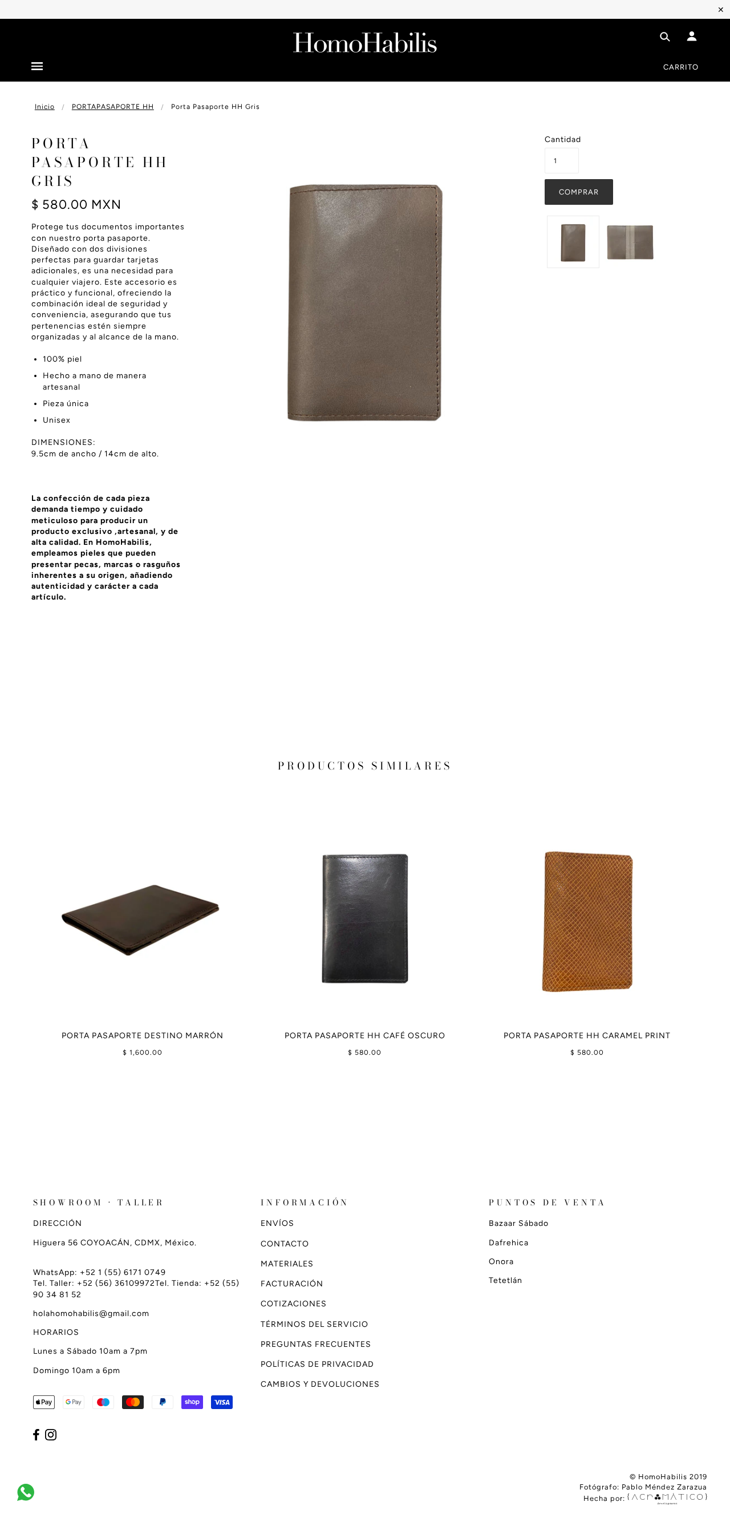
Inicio (45, 107)
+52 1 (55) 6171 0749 (123, 1272)
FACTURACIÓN (292, 1284)
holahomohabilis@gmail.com (91, 1313)
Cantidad (562, 139)
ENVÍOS (277, 1223)
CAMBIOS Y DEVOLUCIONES (320, 1384)
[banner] (365, 40)
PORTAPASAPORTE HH (113, 107)
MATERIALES (287, 1264)
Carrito (681, 67)
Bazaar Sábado (519, 1223)
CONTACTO (285, 1244)
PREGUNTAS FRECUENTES (316, 1344)
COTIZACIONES (294, 1304)
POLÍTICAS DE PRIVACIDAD (317, 1364)
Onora (501, 1261)
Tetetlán (505, 1280)
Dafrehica (509, 1243)
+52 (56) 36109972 (116, 1283)
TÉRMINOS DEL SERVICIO (314, 1324)
